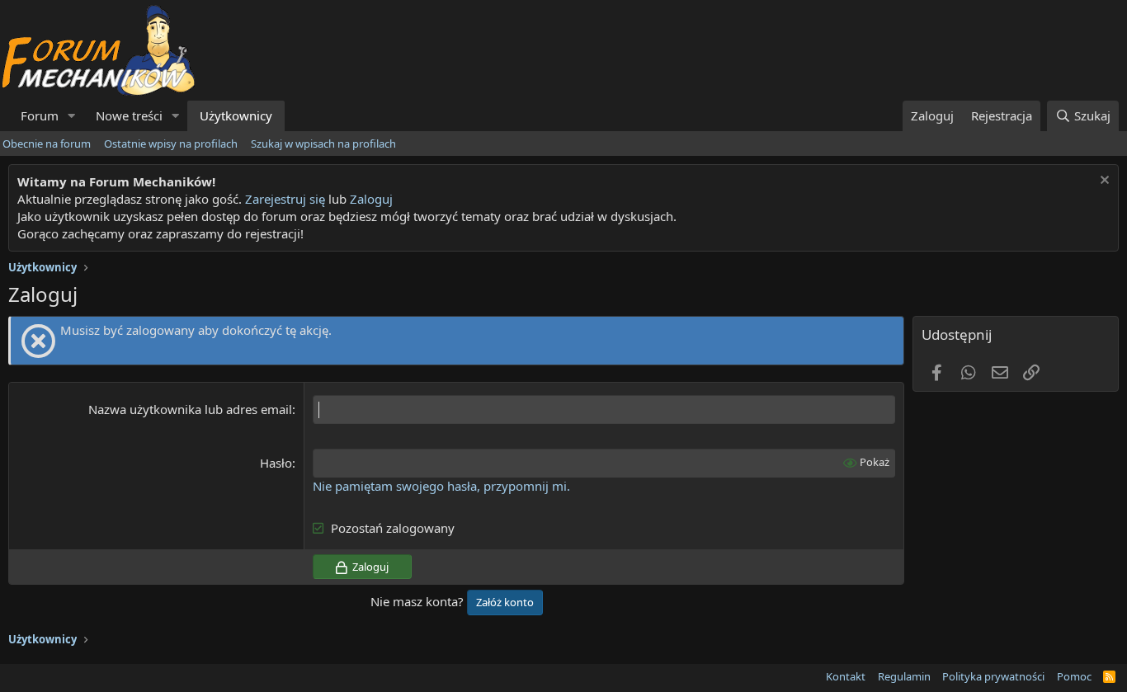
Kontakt (845, 676)
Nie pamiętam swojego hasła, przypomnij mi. (441, 486)
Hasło (276, 462)
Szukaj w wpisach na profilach (323, 143)
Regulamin (904, 676)
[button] (71, 116)
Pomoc (1074, 676)
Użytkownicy (236, 115)
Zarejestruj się (283, 199)
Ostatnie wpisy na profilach (171, 143)
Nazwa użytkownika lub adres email (190, 409)
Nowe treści (129, 115)
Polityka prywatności (993, 676)
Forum (40, 115)
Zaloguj (371, 199)
